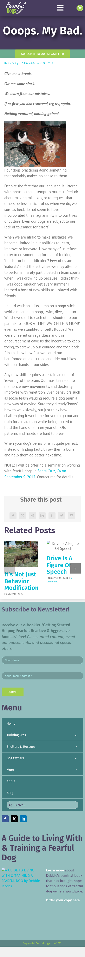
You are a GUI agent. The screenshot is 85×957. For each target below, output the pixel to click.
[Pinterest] (61, 515)
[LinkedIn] (42, 515)
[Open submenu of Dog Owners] (75, 758)
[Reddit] (32, 515)
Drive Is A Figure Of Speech (59, 565)
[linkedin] (23, 818)
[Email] (71, 515)
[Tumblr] (52, 515)
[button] (9, 568)
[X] (22, 515)
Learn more (55, 870)
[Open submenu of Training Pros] (75, 735)
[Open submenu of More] (75, 769)
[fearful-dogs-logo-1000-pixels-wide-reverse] (16, 3)
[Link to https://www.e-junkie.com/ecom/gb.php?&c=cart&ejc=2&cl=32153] (80, 8)
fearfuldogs (13, 63)
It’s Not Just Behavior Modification (21, 581)
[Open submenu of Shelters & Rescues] (75, 746)
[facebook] (5, 818)
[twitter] (14, 818)
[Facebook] (13, 515)
